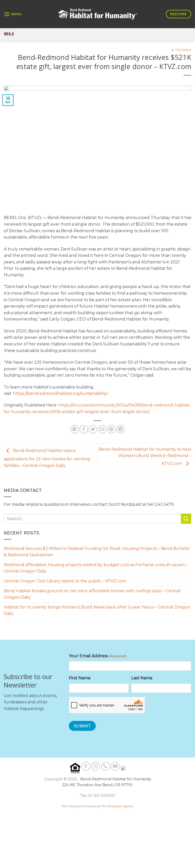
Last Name (142, 678)
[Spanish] (11, 34)
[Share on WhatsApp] (74, 429)
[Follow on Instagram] (95, 766)
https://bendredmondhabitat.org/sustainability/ (60, 393)
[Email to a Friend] (102, 429)
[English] (6, 34)
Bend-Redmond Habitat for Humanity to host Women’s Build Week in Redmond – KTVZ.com (145, 456)
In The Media (181, 50)
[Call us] (105, 766)
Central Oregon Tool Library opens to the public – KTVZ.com (65, 581)
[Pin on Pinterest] (111, 429)
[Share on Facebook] (83, 429)
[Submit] (186, 519)
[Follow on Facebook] (86, 766)
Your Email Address (97, 655)
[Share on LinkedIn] (120, 429)
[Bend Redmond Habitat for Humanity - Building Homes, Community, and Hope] (98, 14)
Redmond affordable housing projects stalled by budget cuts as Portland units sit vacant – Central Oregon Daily (96, 568)
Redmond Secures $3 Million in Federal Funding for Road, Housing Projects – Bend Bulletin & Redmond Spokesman (97, 552)
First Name (80, 678)
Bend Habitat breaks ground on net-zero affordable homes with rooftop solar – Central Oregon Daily (92, 594)
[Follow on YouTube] (115, 766)
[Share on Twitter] (93, 429)
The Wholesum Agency (117, 806)
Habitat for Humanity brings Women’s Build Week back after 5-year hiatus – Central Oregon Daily (97, 610)
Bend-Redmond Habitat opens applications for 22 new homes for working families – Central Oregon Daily (47, 458)
